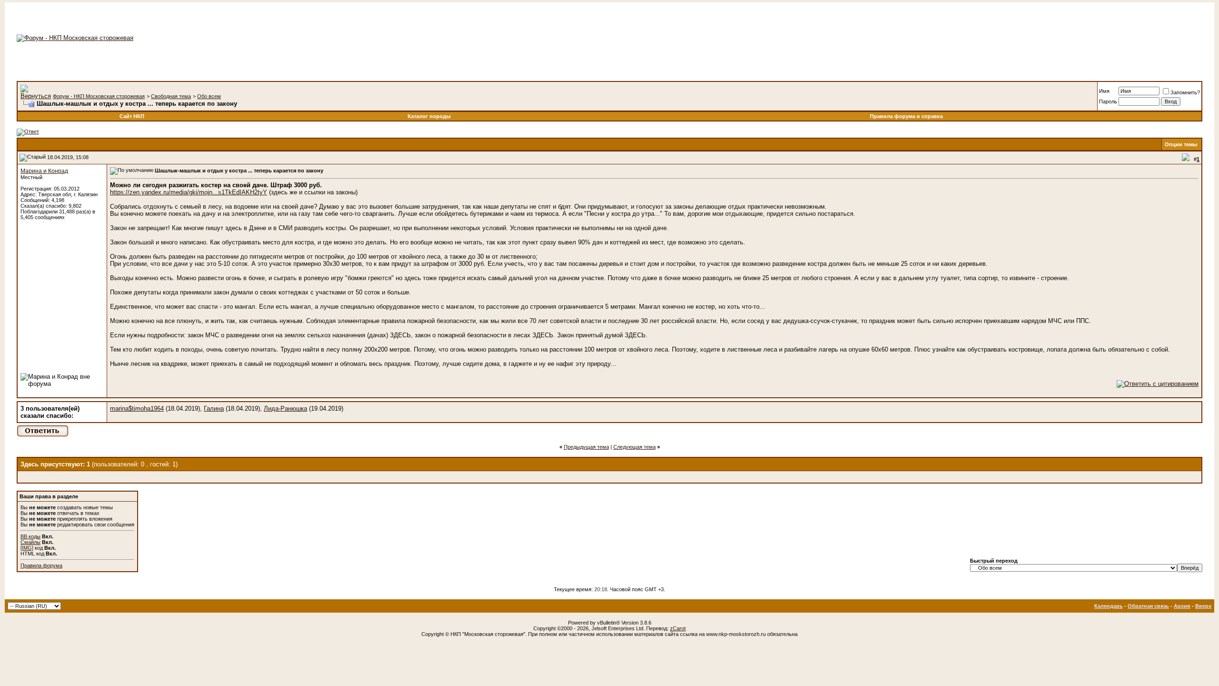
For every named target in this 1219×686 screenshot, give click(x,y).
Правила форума (41, 565)
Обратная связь (1148, 606)
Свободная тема (171, 96)
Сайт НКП (132, 116)
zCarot (678, 628)
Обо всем (209, 96)
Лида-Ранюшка (285, 408)
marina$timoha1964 (137, 408)
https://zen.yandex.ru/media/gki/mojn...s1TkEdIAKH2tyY (188, 192)
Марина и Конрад (44, 171)
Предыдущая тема (586, 447)
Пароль (1108, 101)
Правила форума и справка (906, 116)
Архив (1182, 606)
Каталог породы (429, 116)
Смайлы (30, 542)
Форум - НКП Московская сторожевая (99, 96)
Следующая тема (634, 447)
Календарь (1108, 606)
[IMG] (26, 548)
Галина (214, 408)
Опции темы (1181, 144)
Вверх (1203, 606)
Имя (1104, 91)
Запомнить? (1185, 92)
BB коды (30, 536)
